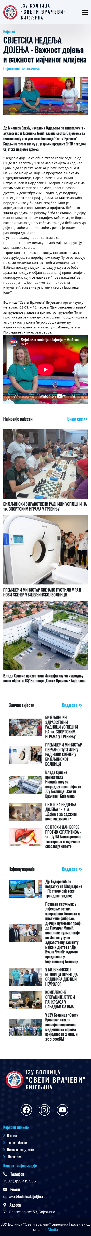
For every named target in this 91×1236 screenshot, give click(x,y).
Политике (14, 1156)
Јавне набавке (17, 1142)
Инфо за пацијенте (20, 1149)
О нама (12, 1135)
